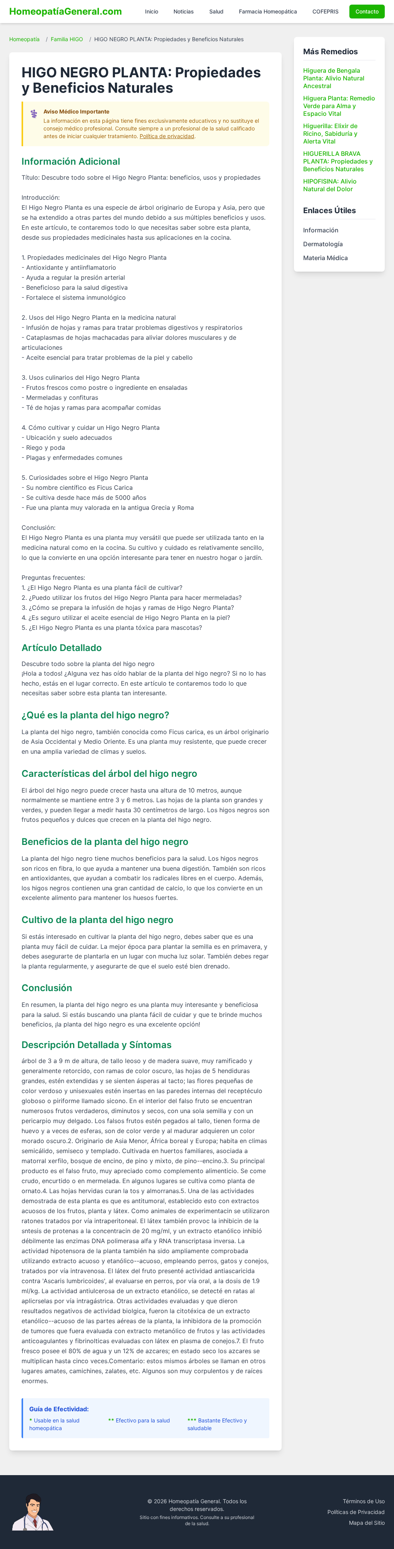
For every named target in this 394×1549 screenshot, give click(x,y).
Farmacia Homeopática (268, 11)
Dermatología (323, 244)
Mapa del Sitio (367, 1522)
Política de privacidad (167, 136)
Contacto (367, 11)
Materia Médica (325, 258)
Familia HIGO (67, 39)
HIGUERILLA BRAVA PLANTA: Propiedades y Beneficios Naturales (338, 161)
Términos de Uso (364, 1501)
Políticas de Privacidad (356, 1512)
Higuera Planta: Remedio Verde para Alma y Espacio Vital (339, 105)
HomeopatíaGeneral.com (65, 11)
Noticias (184, 11)
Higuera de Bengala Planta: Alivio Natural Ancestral (333, 78)
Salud (216, 11)
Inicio (151, 11)
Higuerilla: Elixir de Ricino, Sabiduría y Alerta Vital (330, 133)
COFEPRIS (325, 11)
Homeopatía (24, 39)
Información (321, 230)
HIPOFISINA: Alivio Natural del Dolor (330, 185)
